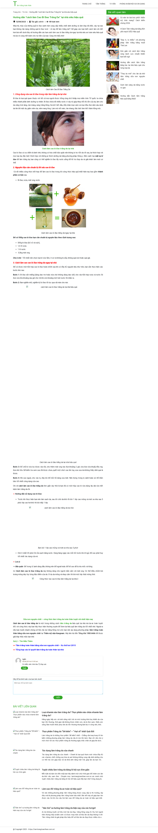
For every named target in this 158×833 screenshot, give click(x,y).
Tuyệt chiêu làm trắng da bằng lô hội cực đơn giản (65, 769)
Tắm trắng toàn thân (22, 5)
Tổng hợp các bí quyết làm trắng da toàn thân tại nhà (40, 649)
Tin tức (25, 12)
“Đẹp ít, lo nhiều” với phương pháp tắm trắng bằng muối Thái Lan (132, 43)
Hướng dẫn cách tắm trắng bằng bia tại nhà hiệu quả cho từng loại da (132, 65)
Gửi (58, 697)
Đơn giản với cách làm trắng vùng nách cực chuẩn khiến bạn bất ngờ (132, 54)
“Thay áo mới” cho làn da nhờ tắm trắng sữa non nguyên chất (132, 76)
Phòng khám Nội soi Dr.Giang (132, 4)
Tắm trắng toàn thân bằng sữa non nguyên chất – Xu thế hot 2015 (46, 645)
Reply (24, 668)
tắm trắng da (66, 623)
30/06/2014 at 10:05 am (30, 661)
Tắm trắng (100, 4)
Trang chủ (86, 4)
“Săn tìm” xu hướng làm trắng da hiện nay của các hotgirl (69, 808)
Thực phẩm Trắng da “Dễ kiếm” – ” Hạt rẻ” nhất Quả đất (68, 731)
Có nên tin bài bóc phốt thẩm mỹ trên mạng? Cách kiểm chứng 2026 (132, 20)
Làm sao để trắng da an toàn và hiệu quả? (62, 789)
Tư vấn (112, 4)
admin (41, 22)
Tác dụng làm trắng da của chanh (58, 750)
